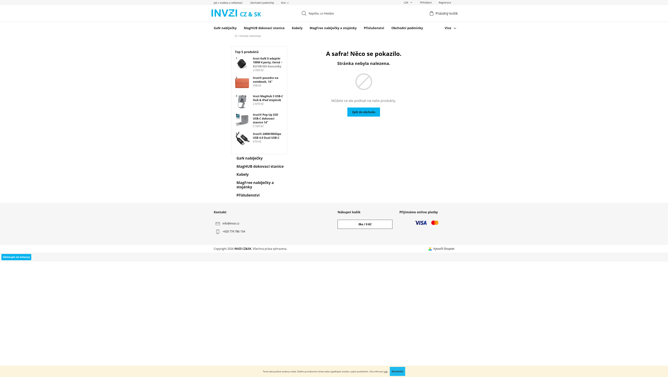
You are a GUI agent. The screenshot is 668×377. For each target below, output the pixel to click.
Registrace (445, 2)
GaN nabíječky (249, 158)
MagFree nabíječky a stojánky (255, 184)
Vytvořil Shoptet (443, 249)
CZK (406, 2)
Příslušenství (248, 195)
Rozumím (397, 371)
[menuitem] (225, 28)
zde (386, 371)
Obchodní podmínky (262, 2)
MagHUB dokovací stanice (260, 166)
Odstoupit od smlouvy (16, 257)
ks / (365, 224)
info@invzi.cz (230, 223)
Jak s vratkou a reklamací (228, 2)
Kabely (242, 174)
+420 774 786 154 (233, 231)
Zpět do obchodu (363, 112)
